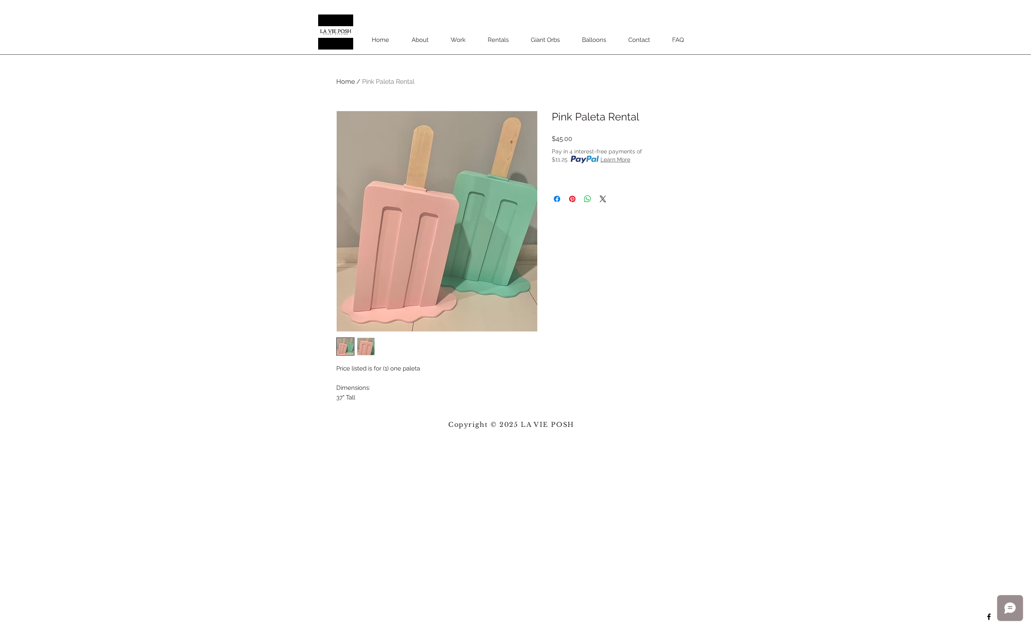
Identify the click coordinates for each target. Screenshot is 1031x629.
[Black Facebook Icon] (989, 616)
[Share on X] (603, 199)
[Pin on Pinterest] (572, 199)
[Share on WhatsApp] (587, 199)
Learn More (615, 159)
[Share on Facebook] (557, 199)
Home (345, 81)
